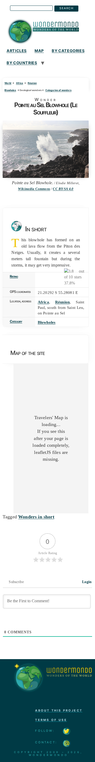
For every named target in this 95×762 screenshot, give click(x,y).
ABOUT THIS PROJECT (58, 710)
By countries (22, 63)
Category (16, 321)
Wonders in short (36, 516)
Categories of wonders (58, 90)
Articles (17, 50)
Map (39, 50)
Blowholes (10, 90)
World (7, 83)
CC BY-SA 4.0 (63, 189)
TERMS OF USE (51, 720)
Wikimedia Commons (34, 189)
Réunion (32, 83)
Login (86, 582)
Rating (14, 276)
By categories (68, 50)
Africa (19, 83)
